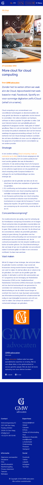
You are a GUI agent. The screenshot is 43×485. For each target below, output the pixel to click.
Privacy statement (7, 469)
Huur (24, 435)
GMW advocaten (3, 3)
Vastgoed (25, 449)
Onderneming (27, 444)
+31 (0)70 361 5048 (8, 436)
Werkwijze (4, 474)
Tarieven (4, 471)
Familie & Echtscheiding (30, 432)
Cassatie (25, 427)
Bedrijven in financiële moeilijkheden (29, 438)
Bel (20, 3)
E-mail (19, 375)
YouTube (25, 467)
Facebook (25, 457)
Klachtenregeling (6, 467)
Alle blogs (5, 10)
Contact (29, 3)
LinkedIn (9, 375)
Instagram (25, 464)
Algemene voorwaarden (9, 457)
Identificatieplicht (7, 464)
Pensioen (25, 447)
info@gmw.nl (5, 433)
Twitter (25, 460)
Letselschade (27, 442)
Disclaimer (4, 460)
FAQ (2, 462)
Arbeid (24, 425)
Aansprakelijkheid (28, 423)
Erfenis (24, 430)
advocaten (13, 359)
